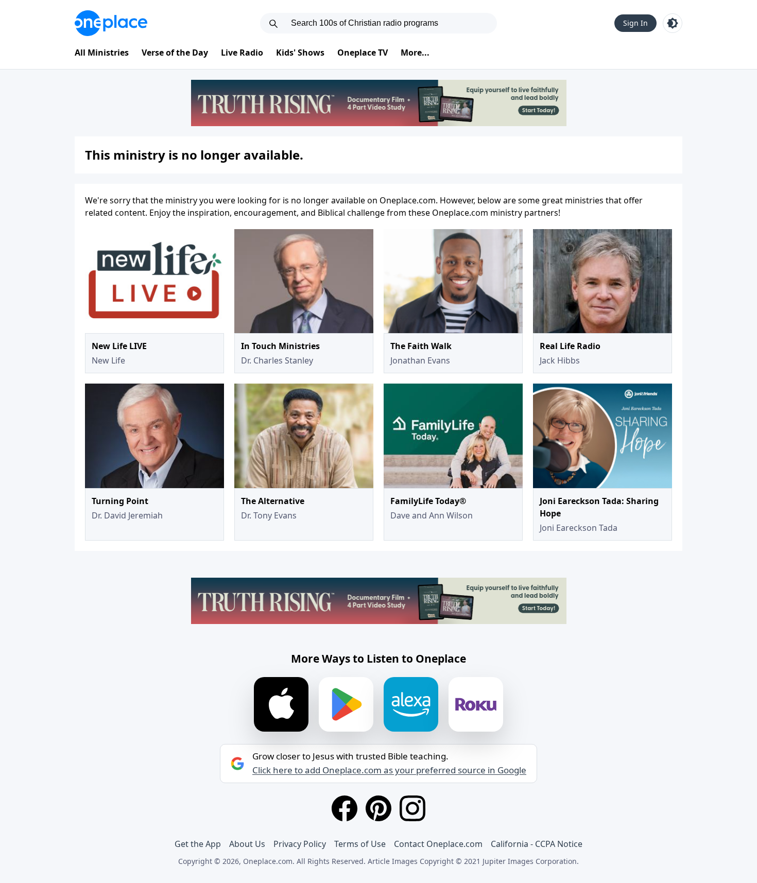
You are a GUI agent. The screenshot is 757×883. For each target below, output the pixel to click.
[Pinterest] (378, 808)
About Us (247, 844)
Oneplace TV (362, 52)
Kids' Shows (300, 52)
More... (415, 52)
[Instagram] (412, 808)
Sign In (635, 23)
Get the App (198, 844)
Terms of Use (360, 844)
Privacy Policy (299, 844)
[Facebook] (344, 808)
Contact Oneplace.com (438, 844)
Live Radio (242, 52)
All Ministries (102, 52)
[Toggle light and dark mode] (672, 23)
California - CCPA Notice (536, 844)
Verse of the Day (175, 52)
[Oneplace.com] (111, 23)
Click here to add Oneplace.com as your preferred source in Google (389, 770)
